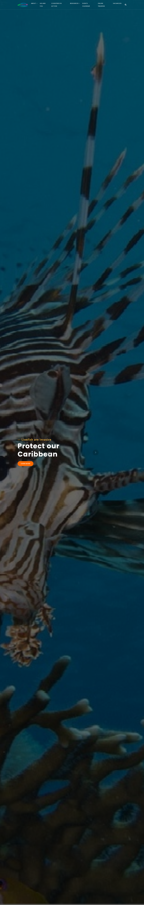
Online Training (101, 4)
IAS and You (43, 4)
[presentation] (48, 452)
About (33, 3)
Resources (74, 3)
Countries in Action (56, 4)
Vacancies (117, 3)
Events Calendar (86, 4)
